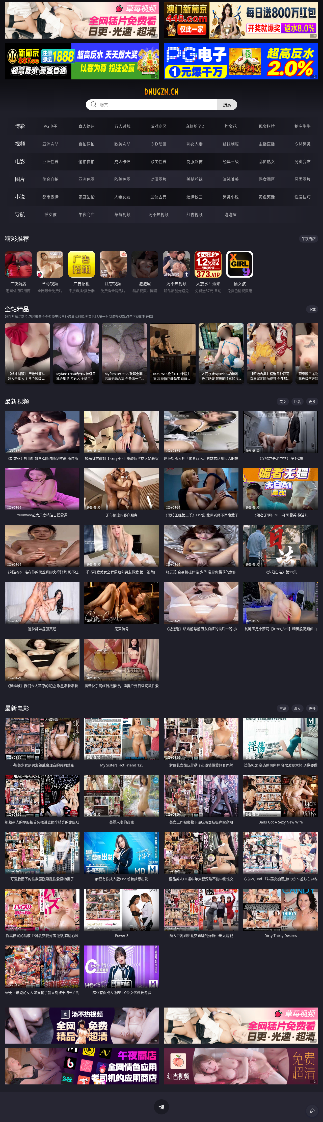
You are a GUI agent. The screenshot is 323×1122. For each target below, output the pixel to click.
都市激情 (50, 197)
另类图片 (302, 179)
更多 (312, 401)
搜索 (227, 104)
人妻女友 (122, 197)
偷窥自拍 (50, 179)
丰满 (282, 708)
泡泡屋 (231, 214)
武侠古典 (158, 197)
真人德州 (86, 126)
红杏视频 (194, 214)
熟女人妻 (194, 144)
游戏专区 (158, 126)
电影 (20, 161)
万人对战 (122, 126)
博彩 (20, 126)
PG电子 (50, 126)
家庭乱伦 (86, 197)
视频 (20, 143)
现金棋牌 (267, 126)
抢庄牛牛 (302, 126)
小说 (20, 196)
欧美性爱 (158, 161)
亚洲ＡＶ (50, 144)
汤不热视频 (158, 214)
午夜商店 (86, 214)
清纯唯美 (231, 179)
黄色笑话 (267, 197)
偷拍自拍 (86, 161)
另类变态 (302, 161)
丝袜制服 (231, 144)
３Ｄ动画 (158, 144)
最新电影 (17, 708)
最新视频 (17, 401)
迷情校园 (194, 197)
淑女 (297, 708)
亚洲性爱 (50, 161)
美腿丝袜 (194, 179)
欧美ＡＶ (122, 144)
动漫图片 (158, 179)
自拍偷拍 (86, 144)
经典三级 (231, 161)
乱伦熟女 (267, 161)
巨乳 (297, 401)
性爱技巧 (302, 197)
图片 (20, 179)
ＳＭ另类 (302, 144)
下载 (312, 309)
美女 (282, 401)
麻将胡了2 (194, 126)
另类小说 (231, 197)
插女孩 (50, 214)
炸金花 (231, 126)
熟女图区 (267, 179)
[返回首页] (312, 1111)
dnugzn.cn (161, 92)
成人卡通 (122, 161)
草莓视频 (122, 214)
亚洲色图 (86, 179)
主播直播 (267, 144)
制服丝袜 (194, 161)
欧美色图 (122, 179)
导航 (20, 214)
